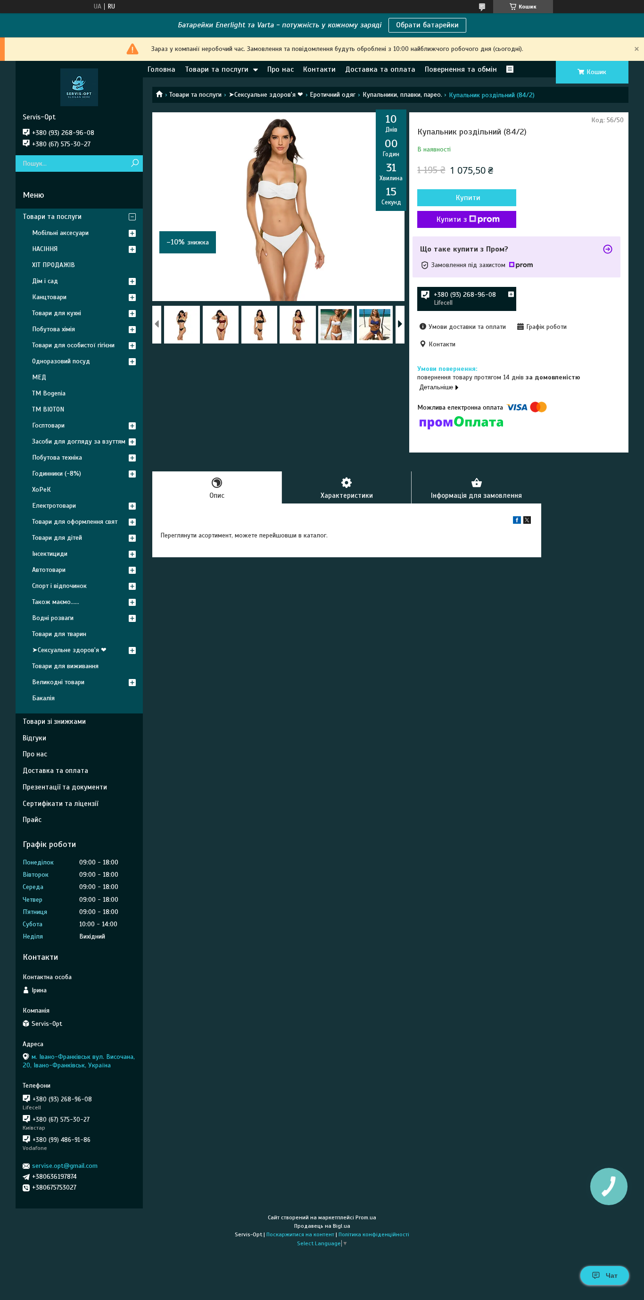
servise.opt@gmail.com (65, 1166)
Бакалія (43, 698)
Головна (161, 69)
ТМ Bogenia (49, 393)
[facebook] (517, 522)
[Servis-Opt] (79, 87)
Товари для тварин (59, 634)
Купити (468, 197)
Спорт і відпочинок (59, 586)
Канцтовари (49, 297)
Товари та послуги (216, 69)
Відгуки (34, 738)
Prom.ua (365, 1217)
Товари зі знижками (54, 721)
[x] (527, 522)
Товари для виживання (65, 666)
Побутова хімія (53, 329)
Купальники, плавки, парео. (402, 95)
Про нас (280, 69)
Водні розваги (53, 618)
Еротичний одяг (332, 95)
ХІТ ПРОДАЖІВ (53, 265)
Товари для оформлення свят (74, 522)
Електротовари (54, 506)
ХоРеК (41, 490)
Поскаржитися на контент (300, 1234)
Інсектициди (49, 554)
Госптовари (48, 425)
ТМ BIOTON (48, 409)
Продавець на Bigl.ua (322, 1226)
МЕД (39, 377)
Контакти (319, 69)
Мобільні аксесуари (60, 233)
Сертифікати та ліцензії (60, 803)
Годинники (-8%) (56, 474)
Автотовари (49, 570)
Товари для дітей (57, 538)
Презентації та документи (65, 787)
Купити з (452, 219)
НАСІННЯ (45, 249)
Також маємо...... (55, 602)
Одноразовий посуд (61, 361)
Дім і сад (45, 281)
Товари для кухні (56, 313)
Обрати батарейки (427, 25)
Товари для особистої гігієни (73, 345)
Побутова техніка (57, 457)
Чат (612, 1275)
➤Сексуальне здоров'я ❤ (266, 95)
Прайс (32, 819)
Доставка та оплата (380, 69)
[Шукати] (134, 163)
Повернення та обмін (461, 69)
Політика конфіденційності (374, 1234)
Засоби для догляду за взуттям (78, 441)
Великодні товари (58, 682)
